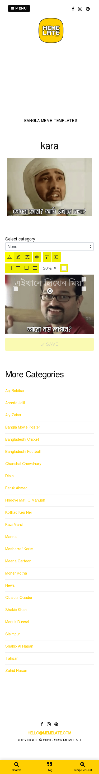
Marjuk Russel (17, 622)
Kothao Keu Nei (18, 512)
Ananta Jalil (15, 403)
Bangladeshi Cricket (22, 439)
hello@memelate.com (49, 733)
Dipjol (10, 476)
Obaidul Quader (18, 597)
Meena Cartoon (18, 561)
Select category (20, 239)
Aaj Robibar (15, 391)
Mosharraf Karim (19, 549)
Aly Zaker (13, 415)
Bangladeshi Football (23, 451)
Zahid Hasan (16, 670)
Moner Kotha (16, 573)
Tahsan (11, 658)
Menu (20, 8)
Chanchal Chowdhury (23, 464)
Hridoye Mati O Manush (25, 500)
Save (52, 344)
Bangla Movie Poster (22, 427)
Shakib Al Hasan (19, 646)
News (10, 585)
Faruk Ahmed (16, 488)
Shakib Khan (16, 610)
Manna (11, 537)
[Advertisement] (51, 82)
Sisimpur (12, 634)
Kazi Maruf (14, 524)
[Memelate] (50, 44)
